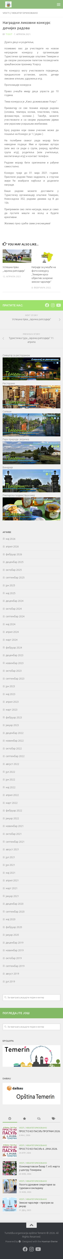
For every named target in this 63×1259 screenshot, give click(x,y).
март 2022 (12, 803)
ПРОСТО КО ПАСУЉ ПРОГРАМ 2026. (39, 1131)
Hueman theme (50, 1241)
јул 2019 (10, 981)
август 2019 (12, 973)
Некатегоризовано (25, 13)
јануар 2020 (12, 934)
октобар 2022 (14, 748)
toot (9, 34)
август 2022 (12, 764)
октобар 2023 (14, 670)
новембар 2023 (15, 663)
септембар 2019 (15, 966)
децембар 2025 (14, 562)
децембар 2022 (14, 733)
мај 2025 (10, 593)
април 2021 (12, 880)
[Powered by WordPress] (19, 1242)
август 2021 (12, 849)
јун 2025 (10, 585)
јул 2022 (10, 771)
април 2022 (12, 795)
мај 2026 (10, 538)
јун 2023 (10, 686)
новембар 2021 (15, 826)
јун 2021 (10, 865)
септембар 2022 (15, 756)
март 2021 (12, 888)
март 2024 (12, 639)
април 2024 (12, 632)
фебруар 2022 (14, 810)
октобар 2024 (14, 608)
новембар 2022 (15, 740)
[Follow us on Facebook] (47, 305)
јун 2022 (10, 779)
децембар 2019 (14, 942)
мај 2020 (10, 919)
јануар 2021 (12, 896)
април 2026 (12, 546)
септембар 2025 (15, 577)
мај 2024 (10, 624)
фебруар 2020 (14, 927)
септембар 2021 (15, 841)
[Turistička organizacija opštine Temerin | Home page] (10, 4)
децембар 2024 (14, 601)
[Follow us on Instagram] (53, 305)
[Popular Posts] (24, 1119)
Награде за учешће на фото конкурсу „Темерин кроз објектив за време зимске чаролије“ (43, 274)
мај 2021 (10, 872)
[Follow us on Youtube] (58, 305)
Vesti (6, 13)
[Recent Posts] (10, 1119)
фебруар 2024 (14, 647)
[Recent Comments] (38, 1119)
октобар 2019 (14, 958)
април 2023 (12, 701)
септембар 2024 (15, 616)
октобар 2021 (14, 834)
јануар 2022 (12, 818)
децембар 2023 (14, 655)
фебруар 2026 (14, 554)
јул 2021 (10, 857)
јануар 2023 (12, 725)
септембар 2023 (15, 678)
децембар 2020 (14, 903)
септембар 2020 (15, 911)
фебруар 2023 (14, 717)
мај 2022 (10, 787)
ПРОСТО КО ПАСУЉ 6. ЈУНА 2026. (38, 1148)
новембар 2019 (15, 950)
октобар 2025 (14, 570)
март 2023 (12, 709)
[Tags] (53, 1119)
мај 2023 (10, 694)
